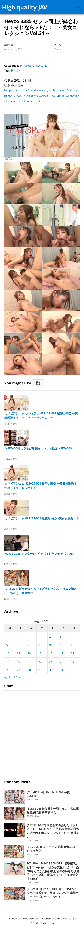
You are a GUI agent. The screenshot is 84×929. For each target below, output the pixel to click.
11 (72, 645)
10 (61, 645)
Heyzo (28, 65)
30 (50, 670)
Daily (43, 923)
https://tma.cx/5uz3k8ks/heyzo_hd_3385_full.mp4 (41, 90)
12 (7, 653)
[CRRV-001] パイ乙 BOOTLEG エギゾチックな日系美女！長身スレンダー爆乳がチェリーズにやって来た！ (52, 893)
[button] (73, 7)
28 (29, 670)
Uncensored (40, 65)
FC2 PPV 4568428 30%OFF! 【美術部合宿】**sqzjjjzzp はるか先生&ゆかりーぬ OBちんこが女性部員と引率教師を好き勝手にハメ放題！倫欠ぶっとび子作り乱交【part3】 (54, 871)
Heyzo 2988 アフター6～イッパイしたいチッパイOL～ (39, 553)
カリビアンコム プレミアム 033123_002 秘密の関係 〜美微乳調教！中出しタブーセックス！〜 (41, 415)
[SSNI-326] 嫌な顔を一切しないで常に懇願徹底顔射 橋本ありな (53, 810)
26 (7, 670)
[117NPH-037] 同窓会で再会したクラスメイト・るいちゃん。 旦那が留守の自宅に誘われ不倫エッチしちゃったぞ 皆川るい (53, 830)
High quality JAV (24, 7)
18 (72, 653)
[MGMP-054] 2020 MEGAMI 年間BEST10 (48, 794)
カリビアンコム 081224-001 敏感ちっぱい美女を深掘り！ (41, 518)
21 (29, 662)
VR (58, 918)
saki (43, 911)
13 (18, 653)
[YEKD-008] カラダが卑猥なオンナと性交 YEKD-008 (38, 448)
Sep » (16, 677)
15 (40, 653)
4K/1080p (68, 918)
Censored (14, 918)
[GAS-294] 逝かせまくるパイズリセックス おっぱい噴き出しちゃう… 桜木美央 (40, 591)
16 (50, 653)
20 (18, 662)
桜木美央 (16, 70)
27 (18, 670)
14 (29, 653)
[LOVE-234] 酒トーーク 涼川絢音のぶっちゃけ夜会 (52, 849)
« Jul (7, 677)
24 (61, 662)
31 (61, 670)
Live (51, 923)
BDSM (34, 923)
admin (8, 45)
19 (7, 662)
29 (40, 670)
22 (40, 662)
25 (72, 662)
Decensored (47, 918)
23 (50, 662)
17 (61, 653)
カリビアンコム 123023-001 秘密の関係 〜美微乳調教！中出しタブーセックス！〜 (40, 485)
